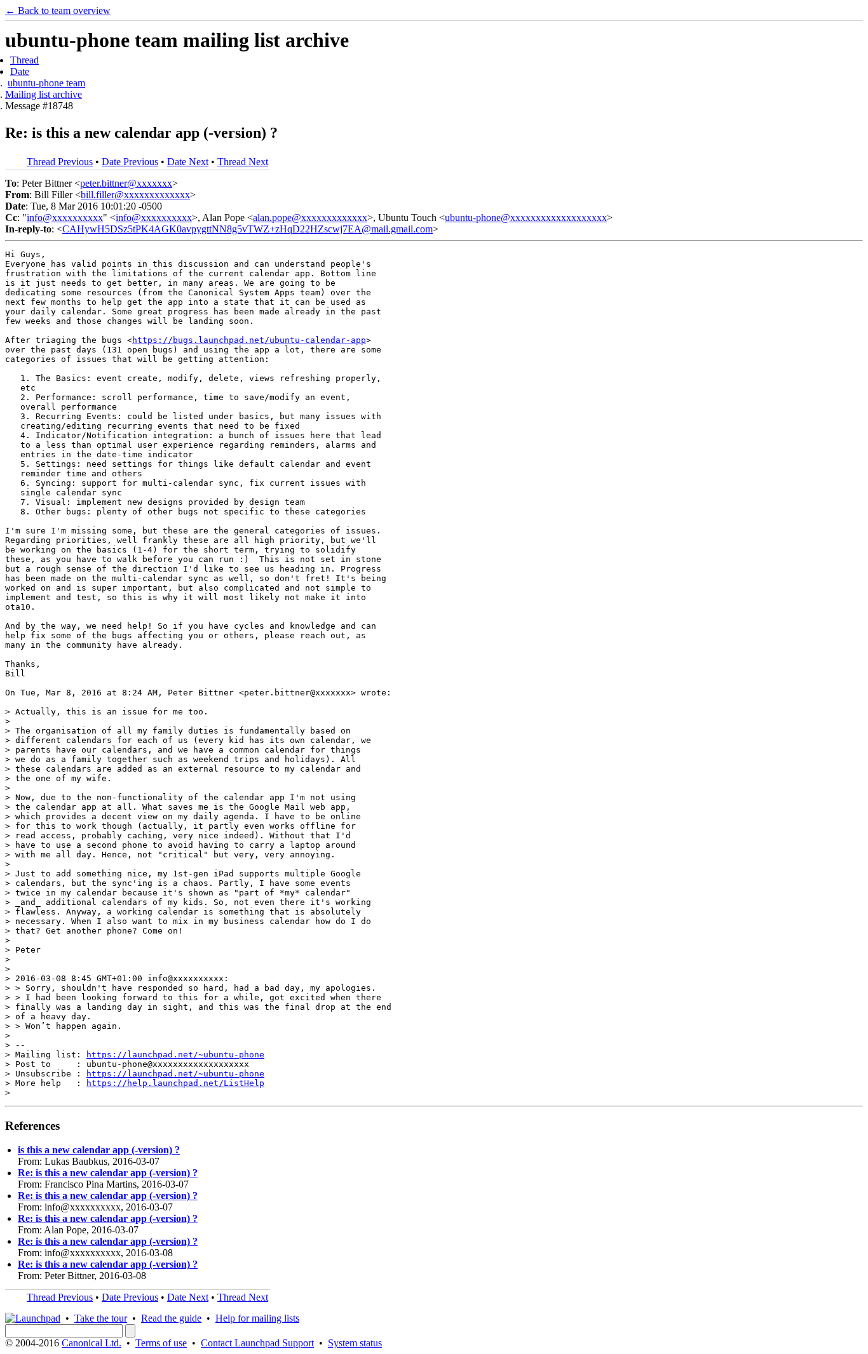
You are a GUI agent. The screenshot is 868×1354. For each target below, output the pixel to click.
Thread (24, 60)
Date (19, 71)
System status (355, 1342)
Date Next (187, 161)
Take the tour (100, 1318)
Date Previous (130, 161)
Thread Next (242, 161)
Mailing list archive (43, 94)
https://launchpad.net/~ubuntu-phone (175, 1054)
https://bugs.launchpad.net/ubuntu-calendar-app (249, 340)
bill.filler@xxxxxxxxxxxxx (135, 194)
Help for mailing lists (257, 1318)
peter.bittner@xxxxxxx (126, 183)
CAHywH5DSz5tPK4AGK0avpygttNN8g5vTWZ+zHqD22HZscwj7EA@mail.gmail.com (247, 229)
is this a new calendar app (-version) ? (99, 1149)
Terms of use (161, 1342)
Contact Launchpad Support (257, 1342)
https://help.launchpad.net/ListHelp (175, 1083)
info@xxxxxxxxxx (65, 217)
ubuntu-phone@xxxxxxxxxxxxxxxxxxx (526, 217)
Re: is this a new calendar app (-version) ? (108, 1172)
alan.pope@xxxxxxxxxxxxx (310, 217)
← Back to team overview (58, 10)
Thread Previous (60, 161)
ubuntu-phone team (46, 82)
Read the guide (171, 1318)
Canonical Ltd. (91, 1342)
